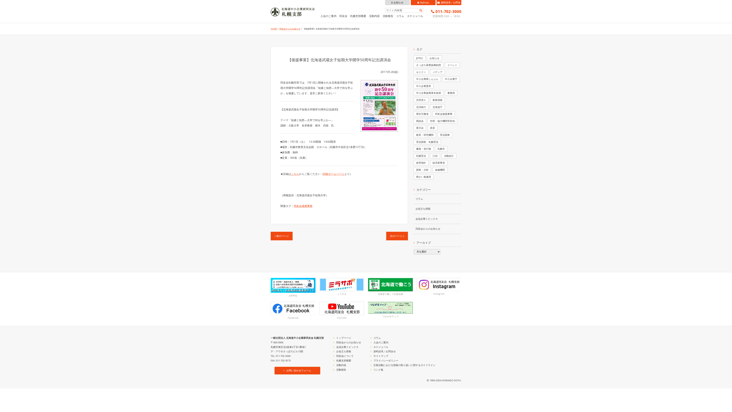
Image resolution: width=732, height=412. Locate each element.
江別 (435, 156)
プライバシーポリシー (385, 360)
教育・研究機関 (424, 135)
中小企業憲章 (423, 86)
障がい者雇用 (423, 177)
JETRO (419, 58)
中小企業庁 (451, 79)
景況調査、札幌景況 (427, 142)
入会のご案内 (328, 16)
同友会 (343, 16)
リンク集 (378, 369)
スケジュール (415, 16)
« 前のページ (281, 236)
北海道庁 (437, 107)
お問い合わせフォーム (298, 370)
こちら (295, 174)
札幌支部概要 (358, 16)
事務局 (451, 93)
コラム (400, 16)
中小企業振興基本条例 (428, 93)
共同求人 (421, 100)
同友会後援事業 (303, 206)
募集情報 (437, 100)
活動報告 (388, 16)
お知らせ (398, 2)
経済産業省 (439, 162)
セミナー (421, 72)
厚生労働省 (422, 114)
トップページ (343, 338)
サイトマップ (380, 356)
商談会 (420, 121)
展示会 (420, 128)
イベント (452, 65)
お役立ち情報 (423, 208)
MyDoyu (424, 2)
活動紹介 (449, 156)
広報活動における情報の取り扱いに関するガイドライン (404, 365)
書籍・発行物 (423, 148)
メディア (437, 72)
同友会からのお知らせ (289, 28)
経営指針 (421, 162)
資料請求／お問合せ (451, 3)
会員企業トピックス (427, 218)
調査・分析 (422, 169)
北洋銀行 (421, 107)
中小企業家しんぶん (427, 79)
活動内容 (374, 16)
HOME (274, 28)
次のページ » (397, 236)
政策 (432, 128)
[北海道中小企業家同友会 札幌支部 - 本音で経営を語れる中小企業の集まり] (293, 13)
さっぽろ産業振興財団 (428, 65)
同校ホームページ (333, 174)
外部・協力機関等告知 (442, 121)
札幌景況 (421, 156)
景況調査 (445, 135)
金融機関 (440, 169)
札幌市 (441, 148)
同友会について (345, 356)
